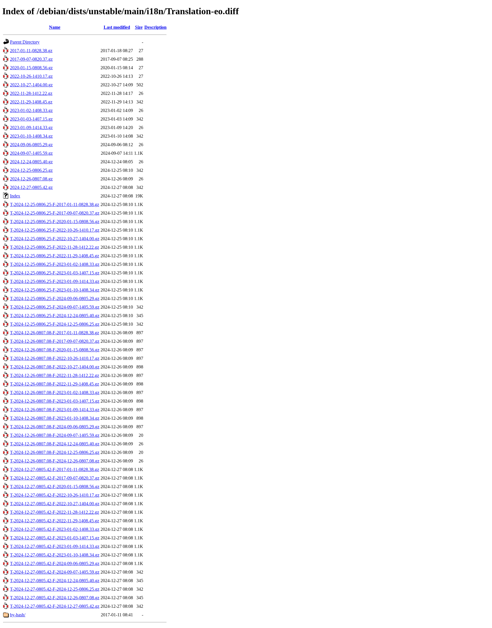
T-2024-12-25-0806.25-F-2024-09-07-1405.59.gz (54, 307)
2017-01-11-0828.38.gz (31, 50)
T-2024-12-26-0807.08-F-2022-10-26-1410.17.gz (54, 358)
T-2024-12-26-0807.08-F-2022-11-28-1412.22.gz (54, 375)
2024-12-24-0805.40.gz (31, 161)
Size (139, 27)
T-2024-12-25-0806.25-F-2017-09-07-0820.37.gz (54, 213)
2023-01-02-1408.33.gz (31, 110)
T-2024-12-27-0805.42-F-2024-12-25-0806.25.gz (54, 589)
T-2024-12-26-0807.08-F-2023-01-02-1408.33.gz (54, 392)
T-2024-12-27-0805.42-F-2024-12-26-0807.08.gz (54, 597)
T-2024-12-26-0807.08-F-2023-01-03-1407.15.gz (54, 401)
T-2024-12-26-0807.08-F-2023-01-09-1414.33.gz (54, 409)
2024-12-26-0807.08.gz (31, 178)
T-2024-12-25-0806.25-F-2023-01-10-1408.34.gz (54, 290)
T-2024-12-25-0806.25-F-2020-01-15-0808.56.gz (54, 221)
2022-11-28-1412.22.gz (31, 93)
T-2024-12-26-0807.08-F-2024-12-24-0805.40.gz (54, 443)
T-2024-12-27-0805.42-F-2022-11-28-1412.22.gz (54, 512)
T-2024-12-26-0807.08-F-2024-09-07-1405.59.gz (54, 435)
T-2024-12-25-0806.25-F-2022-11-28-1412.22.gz (54, 247)
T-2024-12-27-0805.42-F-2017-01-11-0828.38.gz (54, 469)
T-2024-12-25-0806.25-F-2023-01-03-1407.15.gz (54, 272)
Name (54, 27)
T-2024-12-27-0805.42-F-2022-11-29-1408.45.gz (54, 520)
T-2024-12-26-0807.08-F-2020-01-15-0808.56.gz (54, 349)
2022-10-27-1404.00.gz (31, 84)
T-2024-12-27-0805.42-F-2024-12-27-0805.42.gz (54, 606)
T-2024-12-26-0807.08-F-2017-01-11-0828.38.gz (54, 332)
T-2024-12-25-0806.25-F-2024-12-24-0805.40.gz (54, 315)
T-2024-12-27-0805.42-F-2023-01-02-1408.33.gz (54, 529)
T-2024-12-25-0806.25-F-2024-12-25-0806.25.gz (54, 324)
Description (155, 27)
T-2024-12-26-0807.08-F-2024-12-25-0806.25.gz (54, 452)
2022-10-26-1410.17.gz (31, 76)
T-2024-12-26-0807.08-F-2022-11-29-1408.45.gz (54, 384)
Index (15, 195)
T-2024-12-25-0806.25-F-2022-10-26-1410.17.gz (54, 230)
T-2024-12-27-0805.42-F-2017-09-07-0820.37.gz (54, 478)
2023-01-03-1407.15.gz (31, 119)
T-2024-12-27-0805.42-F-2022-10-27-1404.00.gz (54, 503)
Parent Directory (25, 42)
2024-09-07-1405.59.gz (31, 153)
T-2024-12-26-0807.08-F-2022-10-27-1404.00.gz (54, 366)
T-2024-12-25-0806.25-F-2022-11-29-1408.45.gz (54, 255)
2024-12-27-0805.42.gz (31, 187)
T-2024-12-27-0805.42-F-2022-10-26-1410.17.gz (54, 495)
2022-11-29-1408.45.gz (31, 101)
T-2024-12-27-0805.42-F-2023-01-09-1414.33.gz (54, 546)
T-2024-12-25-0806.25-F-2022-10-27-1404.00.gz (54, 238)
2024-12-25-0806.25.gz (31, 170)
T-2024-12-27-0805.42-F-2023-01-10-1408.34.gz (54, 554)
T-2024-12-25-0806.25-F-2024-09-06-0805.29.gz (54, 298)
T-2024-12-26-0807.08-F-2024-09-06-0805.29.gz (54, 426)
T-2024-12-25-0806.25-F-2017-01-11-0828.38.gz (54, 204)
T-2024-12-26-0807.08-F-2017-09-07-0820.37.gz (54, 341)
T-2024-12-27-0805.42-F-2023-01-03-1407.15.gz (54, 537)
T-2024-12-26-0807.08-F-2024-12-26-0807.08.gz (54, 460)
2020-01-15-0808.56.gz (31, 67)
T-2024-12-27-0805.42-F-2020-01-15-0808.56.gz (54, 486)
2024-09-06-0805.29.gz (31, 144)
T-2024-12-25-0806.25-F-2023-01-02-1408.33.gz (54, 264)
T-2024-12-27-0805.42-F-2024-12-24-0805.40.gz (54, 580)
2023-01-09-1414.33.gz (31, 127)
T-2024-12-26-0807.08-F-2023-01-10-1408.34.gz (54, 418)
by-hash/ (17, 614)
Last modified (117, 27)
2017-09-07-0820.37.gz (31, 59)
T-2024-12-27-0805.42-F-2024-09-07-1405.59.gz (54, 572)
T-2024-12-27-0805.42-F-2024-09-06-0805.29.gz (54, 563)
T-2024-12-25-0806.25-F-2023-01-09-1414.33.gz (54, 281)
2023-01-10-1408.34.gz (31, 136)
